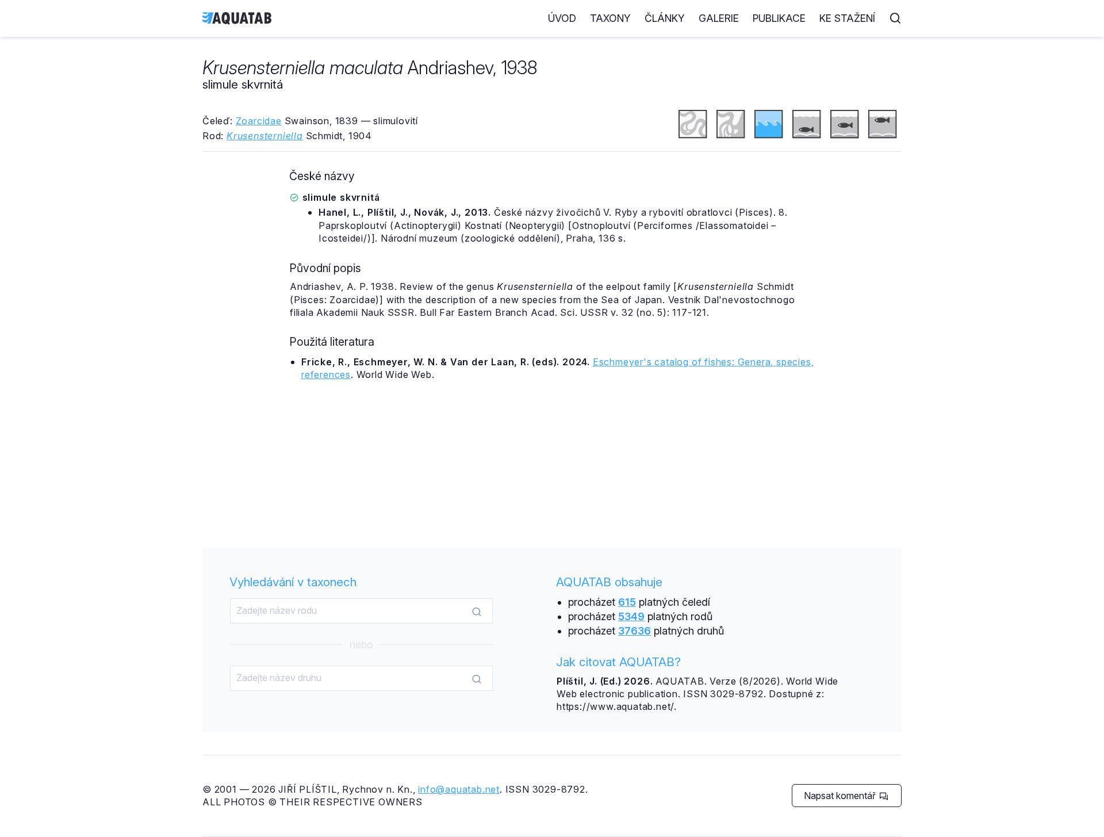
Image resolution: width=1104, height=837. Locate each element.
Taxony (610, 18)
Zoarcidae (259, 121)
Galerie (719, 18)
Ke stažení (847, 18)
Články (665, 18)
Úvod (562, 18)
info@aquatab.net (459, 789)
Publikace (779, 18)
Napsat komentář (841, 795)
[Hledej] (477, 611)
